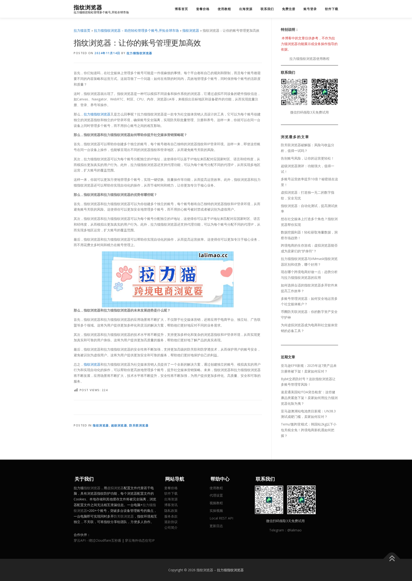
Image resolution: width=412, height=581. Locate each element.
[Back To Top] (391, 558)
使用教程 (224, 9)
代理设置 (216, 495)
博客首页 (181, 9)
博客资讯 (171, 505)
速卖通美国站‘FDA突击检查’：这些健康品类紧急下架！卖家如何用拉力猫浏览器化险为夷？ (309, 398)
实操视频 (216, 510)
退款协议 (171, 521)
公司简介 (171, 527)
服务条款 (171, 516)
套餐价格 (203, 9)
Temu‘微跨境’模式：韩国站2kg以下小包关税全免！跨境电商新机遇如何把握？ (308, 430)
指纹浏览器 (88, 7)
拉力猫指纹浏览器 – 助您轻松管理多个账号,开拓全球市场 (136, 30)
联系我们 (267, 9)
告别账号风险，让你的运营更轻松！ (307, 158)
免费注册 (288, 9)
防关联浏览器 (139, 425)
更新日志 (216, 526)
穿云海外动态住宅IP (140, 540)
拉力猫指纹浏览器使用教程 (309, 58)
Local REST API (221, 518)
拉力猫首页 (82, 30)
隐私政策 (171, 510)
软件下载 (331, 9)
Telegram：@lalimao (285, 530)
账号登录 (310, 9)
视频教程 (216, 503)
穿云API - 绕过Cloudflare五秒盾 (97, 540)
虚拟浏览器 (115, 488)
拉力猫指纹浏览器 (139, 53)
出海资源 (245, 9)
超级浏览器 (119, 425)
